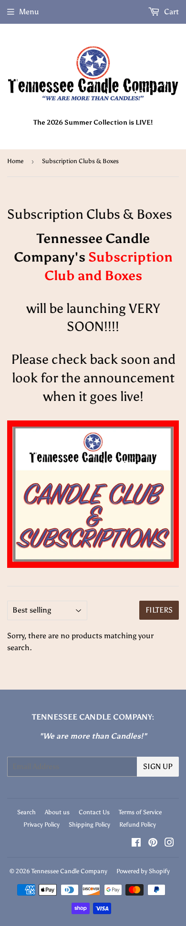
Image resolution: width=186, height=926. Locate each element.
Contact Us (94, 812)
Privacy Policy (41, 824)
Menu (29, 11)
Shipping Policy (89, 824)
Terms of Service (140, 812)
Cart (170, 11)
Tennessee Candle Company (69, 871)
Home (15, 161)
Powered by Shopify (143, 871)
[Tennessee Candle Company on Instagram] (169, 843)
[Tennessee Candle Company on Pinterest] (153, 843)
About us (57, 812)
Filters (159, 609)
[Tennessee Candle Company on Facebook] (136, 843)
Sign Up (158, 766)
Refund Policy (137, 824)
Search (26, 812)
